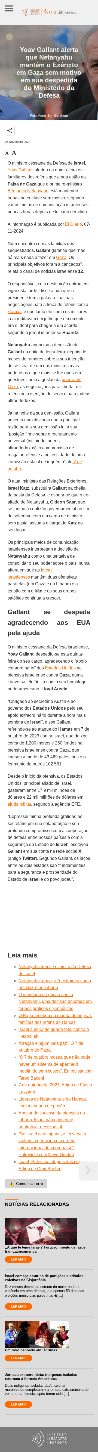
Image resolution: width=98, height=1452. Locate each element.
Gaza (61, 257)
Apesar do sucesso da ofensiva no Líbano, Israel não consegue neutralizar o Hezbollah (52, 1120)
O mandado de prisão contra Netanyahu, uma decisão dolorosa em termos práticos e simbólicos (55, 1001)
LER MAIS (18, 1259)
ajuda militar (19, 804)
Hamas (15, 311)
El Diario (73, 224)
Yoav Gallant (20, 170)
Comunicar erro (26, 1183)
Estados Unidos (60, 668)
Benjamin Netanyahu (28, 191)
